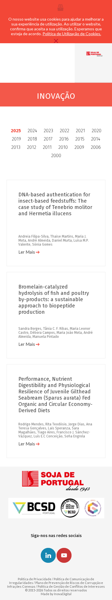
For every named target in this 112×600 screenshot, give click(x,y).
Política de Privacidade (34, 579)
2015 (79, 139)
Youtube (64, 555)
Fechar (56, 41)
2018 (32, 139)
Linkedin (48, 555)
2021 (80, 130)
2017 (48, 139)
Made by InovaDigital (56, 594)
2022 (64, 130)
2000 (56, 155)
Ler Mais (27, 251)
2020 (96, 130)
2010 (63, 147)
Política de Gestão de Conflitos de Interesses (71, 586)
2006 (96, 147)
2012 (31, 147)
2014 (95, 139)
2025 (16, 130)
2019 (16, 139)
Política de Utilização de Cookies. (72, 33)
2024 (32, 130)
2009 (79, 147)
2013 (15, 147)
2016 (64, 139)
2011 (47, 147)
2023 (48, 130)
